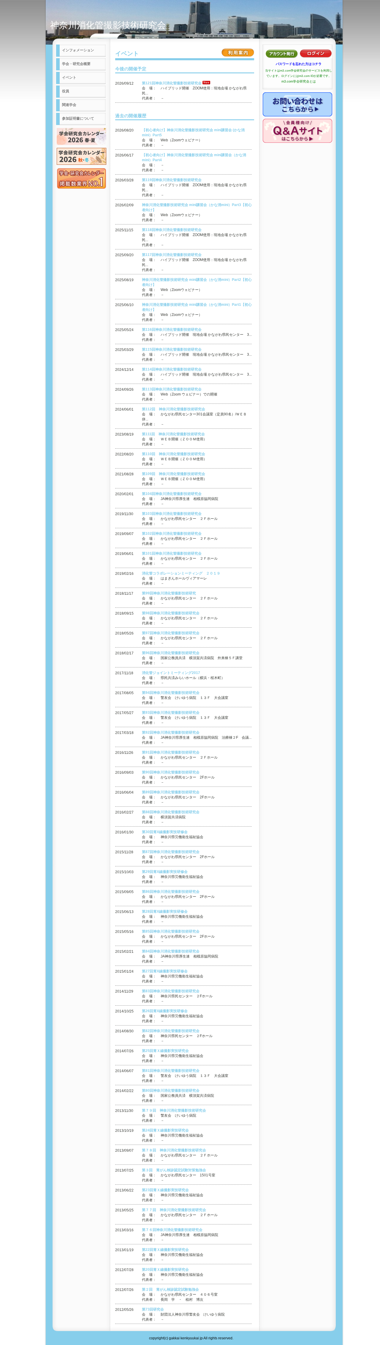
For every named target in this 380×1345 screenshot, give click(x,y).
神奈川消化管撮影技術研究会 (108, 25)
